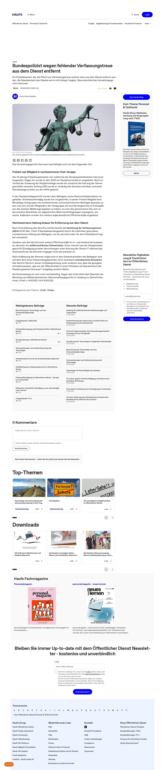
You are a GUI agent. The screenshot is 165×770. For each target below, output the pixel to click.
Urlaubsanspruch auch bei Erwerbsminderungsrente (37, 358)
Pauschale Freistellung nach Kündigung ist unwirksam (88, 389)
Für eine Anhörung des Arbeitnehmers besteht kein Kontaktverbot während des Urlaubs (87, 398)
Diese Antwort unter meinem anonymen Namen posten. (38, 443)
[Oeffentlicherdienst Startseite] (18, 14)
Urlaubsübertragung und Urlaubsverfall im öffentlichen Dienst (38, 330)
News (15, 88)
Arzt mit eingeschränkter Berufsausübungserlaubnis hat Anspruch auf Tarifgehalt (87, 332)
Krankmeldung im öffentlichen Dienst (31, 340)
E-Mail (56, 662)
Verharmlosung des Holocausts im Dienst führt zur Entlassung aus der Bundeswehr (87, 321)
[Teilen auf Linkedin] (30, 161)
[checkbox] (13, 443)
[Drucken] (110, 88)
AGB (88, 672)
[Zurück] (106, 517)
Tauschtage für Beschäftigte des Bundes (83, 370)
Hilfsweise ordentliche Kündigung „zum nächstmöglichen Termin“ (38, 389)
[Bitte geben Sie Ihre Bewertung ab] (106, 88)
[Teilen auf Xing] (26, 161)
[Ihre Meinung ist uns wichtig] (9, 764)
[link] (20, 23)
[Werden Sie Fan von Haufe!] (85, 726)
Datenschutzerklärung (92, 674)
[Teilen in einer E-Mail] (14, 161)
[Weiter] (112, 517)
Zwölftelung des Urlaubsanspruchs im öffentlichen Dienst (36, 368)
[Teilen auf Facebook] (22, 161)
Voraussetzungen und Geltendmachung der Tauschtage (34, 349)
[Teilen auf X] (18, 161)
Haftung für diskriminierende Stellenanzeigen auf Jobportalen (86, 311)
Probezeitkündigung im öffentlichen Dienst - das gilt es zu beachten (37, 378)
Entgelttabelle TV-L (24, 398)
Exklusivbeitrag (21, 509)
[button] (147, 14)
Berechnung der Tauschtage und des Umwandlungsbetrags (31, 311)
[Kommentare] (115, 88)
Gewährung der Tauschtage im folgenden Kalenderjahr (88, 341)
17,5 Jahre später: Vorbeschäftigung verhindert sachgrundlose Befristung (88, 379)
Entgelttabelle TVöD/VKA (26, 321)
